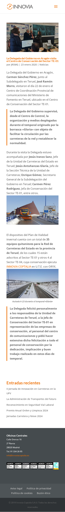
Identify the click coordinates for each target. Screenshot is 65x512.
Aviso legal (16, 488)
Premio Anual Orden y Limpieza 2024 (27, 410)
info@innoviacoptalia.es (17, 455)
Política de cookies (21, 493)
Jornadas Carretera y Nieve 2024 (24, 416)
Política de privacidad (39, 488)
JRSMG (14, 64)
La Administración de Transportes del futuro (31, 399)
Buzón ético (43, 493)
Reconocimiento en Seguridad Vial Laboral (30, 404)
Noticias (44, 64)
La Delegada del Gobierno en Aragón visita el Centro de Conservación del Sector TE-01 (32, 59)
